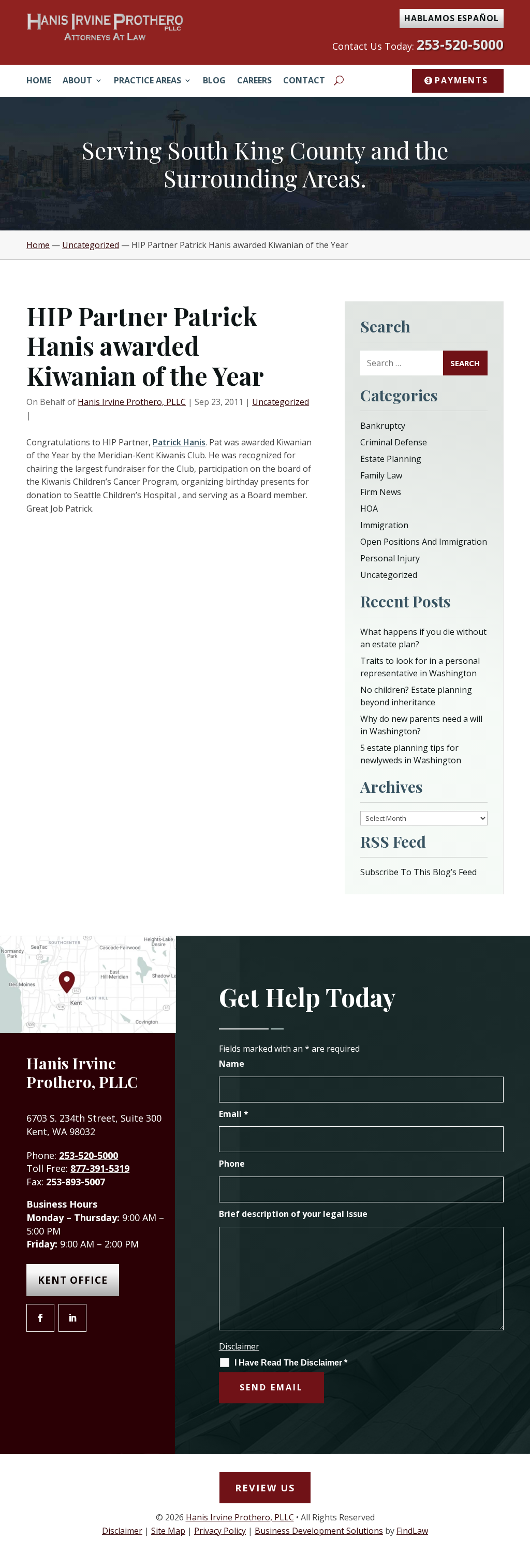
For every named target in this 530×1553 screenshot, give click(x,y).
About (77, 81)
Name (231, 1063)
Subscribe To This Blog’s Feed (418, 872)
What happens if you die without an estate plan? (423, 638)
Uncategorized (280, 402)
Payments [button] (461, 80)
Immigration (384, 525)
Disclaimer (239, 1346)
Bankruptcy (382, 425)
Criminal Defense (393, 442)
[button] (519, 1478)
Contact (304, 81)
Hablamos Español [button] (451, 18)
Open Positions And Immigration (423, 541)
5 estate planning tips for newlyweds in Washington (410, 754)
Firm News (380, 492)
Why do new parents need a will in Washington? (421, 725)
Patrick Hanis (179, 442)
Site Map (168, 1530)
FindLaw (412, 1530)
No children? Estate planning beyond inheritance (416, 696)
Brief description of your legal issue (293, 1214)
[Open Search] (339, 80)
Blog (214, 81)
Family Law (381, 475)
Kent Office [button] (73, 1280)
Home (38, 81)
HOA (369, 508)
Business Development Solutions (319, 1530)
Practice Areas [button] (147, 81)
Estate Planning (390, 459)
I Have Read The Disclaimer (290, 1362)
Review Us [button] (265, 1488)
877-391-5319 (99, 1168)
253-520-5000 (460, 44)
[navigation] (265, 245)
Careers (254, 81)
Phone (232, 1163)
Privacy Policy (220, 1530)
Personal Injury (390, 558)
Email (233, 1114)
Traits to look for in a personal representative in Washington (420, 667)
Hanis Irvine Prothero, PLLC (132, 402)
